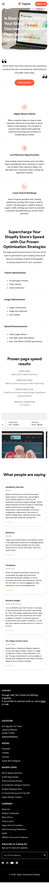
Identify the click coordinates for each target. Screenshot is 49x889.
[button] (3, 4)
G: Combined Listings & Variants (16, 785)
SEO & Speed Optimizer (12, 773)
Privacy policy (8, 821)
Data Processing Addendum (14, 829)
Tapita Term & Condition (12, 825)
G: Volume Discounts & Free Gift (16, 793)
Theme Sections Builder (12, 781)
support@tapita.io (10, 736)
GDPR (4, 833)
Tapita (19, 874)
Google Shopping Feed (12, 789)
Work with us (7, 817)
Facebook (6, 748)
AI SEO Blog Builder (10, 777)
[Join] (44, 855)
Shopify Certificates (10, 813)
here (43, 701)
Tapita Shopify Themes (12, 797)
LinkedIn (5, 752)
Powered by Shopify (31, 874)
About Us (6, 809)
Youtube (5, 757)
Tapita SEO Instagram (11, 761)
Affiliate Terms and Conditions (15, 837)
